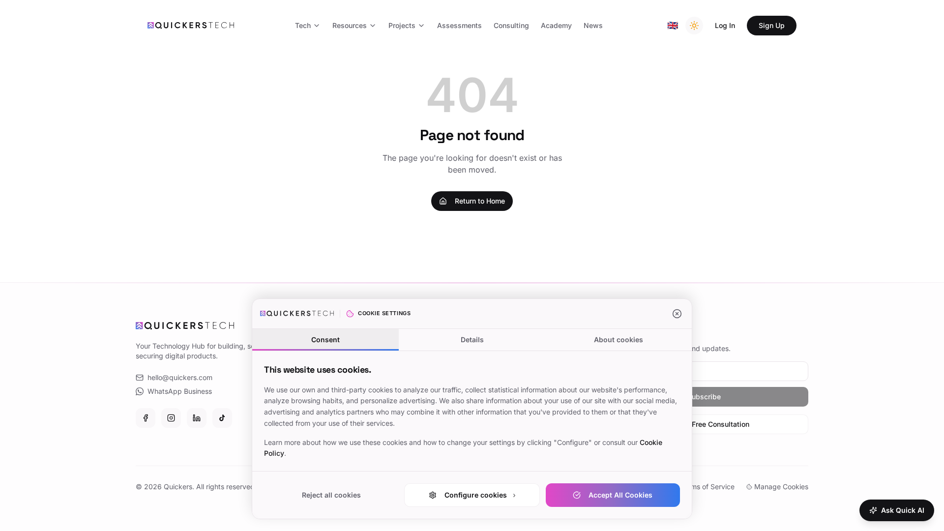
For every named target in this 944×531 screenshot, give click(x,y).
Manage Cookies (781, 486)
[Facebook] (145, 418)
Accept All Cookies (620, 495)
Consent (325, 339)
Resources (349, 25)
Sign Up (772, 25)
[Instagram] (171, 418)
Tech (303, 25)
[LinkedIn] (196, 418)
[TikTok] (222, 418)
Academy (556, 25)
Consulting (511, 25)
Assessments (459, 25)
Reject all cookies (331, 495)
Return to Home (480, 201)
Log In (725, 25)
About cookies (618, 339)
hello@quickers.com (180, 377)
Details (472, 339)
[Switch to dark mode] (694, 25)
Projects (401, 25)
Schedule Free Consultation (704, 424)
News (593, 25)
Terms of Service (707, 486)
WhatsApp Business (180, 391)
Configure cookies (480, 495)
